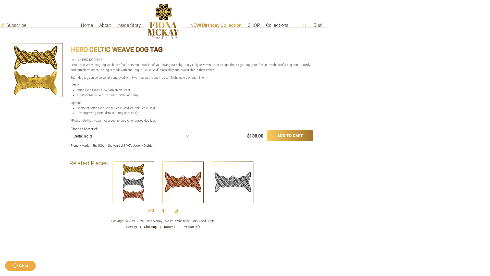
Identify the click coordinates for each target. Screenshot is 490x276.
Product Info (191, 227)
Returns (169, 227)
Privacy (131, 227)
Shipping (150, 227)
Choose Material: (84, 129)
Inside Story (129, 25)
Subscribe (16, 25)
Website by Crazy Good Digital (195, 221)
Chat (318, 25)
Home (87, 25)
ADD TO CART (290, 135)
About (105, 25)
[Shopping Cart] (304, 25)
